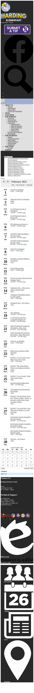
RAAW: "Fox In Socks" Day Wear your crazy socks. (20, 358)
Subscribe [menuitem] (29, 185)
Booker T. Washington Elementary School (19, 174)
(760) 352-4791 (9, 486)
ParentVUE (11, 118)
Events (5, 474)
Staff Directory (12, 108)
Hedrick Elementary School (15, 163)
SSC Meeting (14, 313)
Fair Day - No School (17, 439)
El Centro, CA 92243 (6, 484)
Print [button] (13, 185)
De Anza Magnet (12, 160)
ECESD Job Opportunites (15, 111)
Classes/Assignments (13, 138)
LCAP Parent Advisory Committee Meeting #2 (18, 319)
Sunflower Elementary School (16, 172)
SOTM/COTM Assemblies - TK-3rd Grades (19, 235)
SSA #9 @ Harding (17, 190)
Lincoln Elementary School (15, 168)
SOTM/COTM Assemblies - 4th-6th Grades (19, 242)
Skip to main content (6, 1)
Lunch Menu (11, 123)
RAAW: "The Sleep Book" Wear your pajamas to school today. (20, 368)
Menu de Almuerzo (16, 127)
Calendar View (28, 468)
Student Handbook (13, 142)
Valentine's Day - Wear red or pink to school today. (20, 289)
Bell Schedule (11, 134)
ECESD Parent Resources (15, 132)
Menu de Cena (15, 130)
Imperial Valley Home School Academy (19, 164)
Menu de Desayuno (16, 126)
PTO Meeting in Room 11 (19, 224)
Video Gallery (11, 110)
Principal (10, 106)
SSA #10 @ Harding (17, 249)
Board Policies (5, 512)
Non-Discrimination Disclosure (9, 511)
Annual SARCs (5, 507)
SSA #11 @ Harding (17, 341)
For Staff (10, 148)
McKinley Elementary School (16, 169)
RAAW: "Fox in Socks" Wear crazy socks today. (20, 377)
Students (10, 137)
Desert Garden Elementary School (17, 161)
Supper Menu (15, 129)
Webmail (6, 96)
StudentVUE (11, 145)
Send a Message (5, 491)
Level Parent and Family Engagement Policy (13, 509)
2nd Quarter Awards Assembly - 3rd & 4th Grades (21, 425)
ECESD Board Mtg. (17, 268)
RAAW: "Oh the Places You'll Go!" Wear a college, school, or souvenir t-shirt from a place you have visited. (20, 399)
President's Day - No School (19, 303)
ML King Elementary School (16, 171)
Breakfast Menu (15, 124)
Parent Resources (12, 121)
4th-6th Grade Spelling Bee (19, 383)
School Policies (12, 120)
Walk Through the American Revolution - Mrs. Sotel (20, 327)
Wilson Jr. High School (14, 175)
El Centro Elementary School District (18, 158)
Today (3, 468)
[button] (9, 105)
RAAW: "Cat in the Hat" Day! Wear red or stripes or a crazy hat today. (20, 410)
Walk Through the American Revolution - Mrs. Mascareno (20, 334)
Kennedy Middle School (14, 166)
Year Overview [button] (20, 185)
